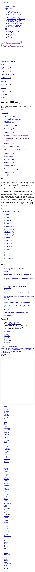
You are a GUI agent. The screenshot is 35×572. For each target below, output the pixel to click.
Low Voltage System (9, 116)
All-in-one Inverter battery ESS (12, 119)
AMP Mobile (4, 346)
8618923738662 (5, 356)
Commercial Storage (9, 122)
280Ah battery (23, 348)
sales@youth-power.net (14, 324)
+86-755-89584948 (13, 322)
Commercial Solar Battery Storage (10, 348)
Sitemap (29, 345)
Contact (3, 109)
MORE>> (3, 210)
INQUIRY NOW (5, 331)
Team (17, 211)
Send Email (4, 354)
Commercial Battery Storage (12, 351)
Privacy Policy (13, 346)
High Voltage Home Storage (11, 118)
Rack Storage (7, 121)
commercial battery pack (14, 349)
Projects (14, 211)
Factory (3, 211)
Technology (8, 211)
